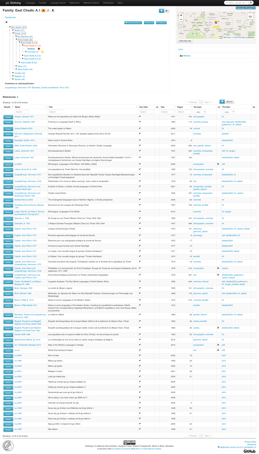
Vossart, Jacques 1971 (24, 116)
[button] (214, 27)
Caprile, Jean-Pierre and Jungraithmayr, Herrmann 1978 (28, 269)
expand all (150, 23)
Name (17, 107)
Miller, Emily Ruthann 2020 (26, 145)
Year (163, 107)
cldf (223, 121)
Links (180, 49)
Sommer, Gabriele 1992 (25, 121)
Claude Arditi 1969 (22, 334)
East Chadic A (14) (29, 42)
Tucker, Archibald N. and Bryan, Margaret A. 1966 (28, 282)
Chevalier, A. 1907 (22, 223)
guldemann (226, 124)
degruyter (230, 121)
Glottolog (15, 3)
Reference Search (91, 2)
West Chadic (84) (25, 69)
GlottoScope (108, 2)
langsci (232, 150)
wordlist (196, 153)
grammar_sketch (200, 231)
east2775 (251, 8)
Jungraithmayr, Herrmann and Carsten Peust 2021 (27, 187)
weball (238, 124)
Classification (10, 17)
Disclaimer (251, 444)
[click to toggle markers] (37, 48)
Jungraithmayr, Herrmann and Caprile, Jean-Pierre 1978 (27, 276)
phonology (197, 235)
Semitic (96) (20, 79)
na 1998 (18, 408)
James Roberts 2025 (23, 128)
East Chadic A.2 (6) (32, 55)
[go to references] (53, 10)
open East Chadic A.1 (134, 23)
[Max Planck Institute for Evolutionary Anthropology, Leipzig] (8, 445)
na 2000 (18, 355)
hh (223, 116)
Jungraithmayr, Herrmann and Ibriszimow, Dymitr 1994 (27, 194)
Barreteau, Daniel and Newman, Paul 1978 (50, 87)
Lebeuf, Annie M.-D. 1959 (26, 169)
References (74, 2)
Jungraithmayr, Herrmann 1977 (18, 87)
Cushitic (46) (20, 73)
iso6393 (225, 133)
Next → (208, 102)
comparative (207, 150)
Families (42, 2)
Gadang (31, 48)
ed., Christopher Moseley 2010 (28, 344)
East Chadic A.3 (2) (32, 58)
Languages (30, 2)
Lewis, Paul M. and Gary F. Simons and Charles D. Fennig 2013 (29, 213)
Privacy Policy (250, 441)
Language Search (58, 2)
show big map (185, 40)
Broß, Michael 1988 (23, 293)
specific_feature (204, 145)
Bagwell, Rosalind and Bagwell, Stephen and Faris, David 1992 (28, 322)
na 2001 (18, 371)
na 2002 (18, 366)
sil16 (224, 355)
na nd (17, 350)
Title (51, 107)
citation (8, 117)
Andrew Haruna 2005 (24, 199)
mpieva (240, 193)
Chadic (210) (20, 33)
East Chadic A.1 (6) (32, 45)
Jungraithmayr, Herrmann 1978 (28, 181)
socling (205, 121)
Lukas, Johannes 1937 (24, 150)
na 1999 (18, 360)
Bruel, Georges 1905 (23, 288)
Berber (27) (19, 30)
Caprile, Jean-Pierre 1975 (26, 228)
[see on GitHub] (48, 10)
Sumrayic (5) (33, 51)
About (120, 2)
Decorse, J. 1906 (22, 218)
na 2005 (18, 423)
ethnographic (199, 116)
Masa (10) (22, 66)
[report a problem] (43, 10)
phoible (235, 284)
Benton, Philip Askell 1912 (26, 305)
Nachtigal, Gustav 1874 (25, 140)
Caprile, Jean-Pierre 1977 (26, 235)
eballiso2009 (240, 121)
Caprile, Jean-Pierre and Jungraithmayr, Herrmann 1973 (28, 263)
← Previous (192, 102)
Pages (180, 107)
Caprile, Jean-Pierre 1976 (26, 240)
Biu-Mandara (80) (25, 36)
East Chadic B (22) (29, 62)
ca (157, 107)
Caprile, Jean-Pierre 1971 (26, 251)
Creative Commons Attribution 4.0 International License (137, 448)
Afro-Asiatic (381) (18, 27)
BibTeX (229, 101)
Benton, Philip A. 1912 (24, 300)
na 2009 (18, 164)
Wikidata (186, 55)
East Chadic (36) (25, 39)
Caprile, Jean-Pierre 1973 (26, 256)
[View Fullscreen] (181, 25)
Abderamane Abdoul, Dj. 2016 (27, 339)
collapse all (162, 23)
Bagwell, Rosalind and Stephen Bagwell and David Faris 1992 (28, 329)
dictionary (197, 228)
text (194, 145)
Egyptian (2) (20, 76)
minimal (196, 128)
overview (197, 121)
